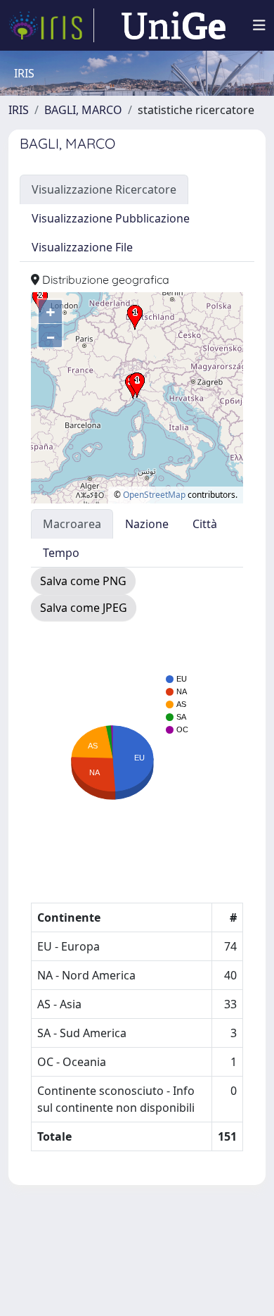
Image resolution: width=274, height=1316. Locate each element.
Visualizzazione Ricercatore (104, 189)
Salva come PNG (83, 581)
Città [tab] (205, 524)
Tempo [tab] (61, 552)
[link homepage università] (173, 25)
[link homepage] (51, 25)
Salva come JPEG (83, 607)
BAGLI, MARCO (83, 110)
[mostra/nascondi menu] (259, 25)
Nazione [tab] (147, 524)
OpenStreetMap (154, 495)
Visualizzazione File (82, 247)
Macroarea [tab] (72, 524)
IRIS (18, 110)
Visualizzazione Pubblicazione (111, 218)
